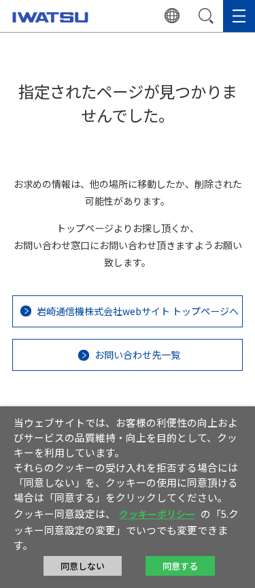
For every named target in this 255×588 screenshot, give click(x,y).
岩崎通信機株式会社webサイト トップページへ (138, 311)
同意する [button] (180, 565)
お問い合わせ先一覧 (137, 354)
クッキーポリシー (157, 514)
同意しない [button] (83, 565)
